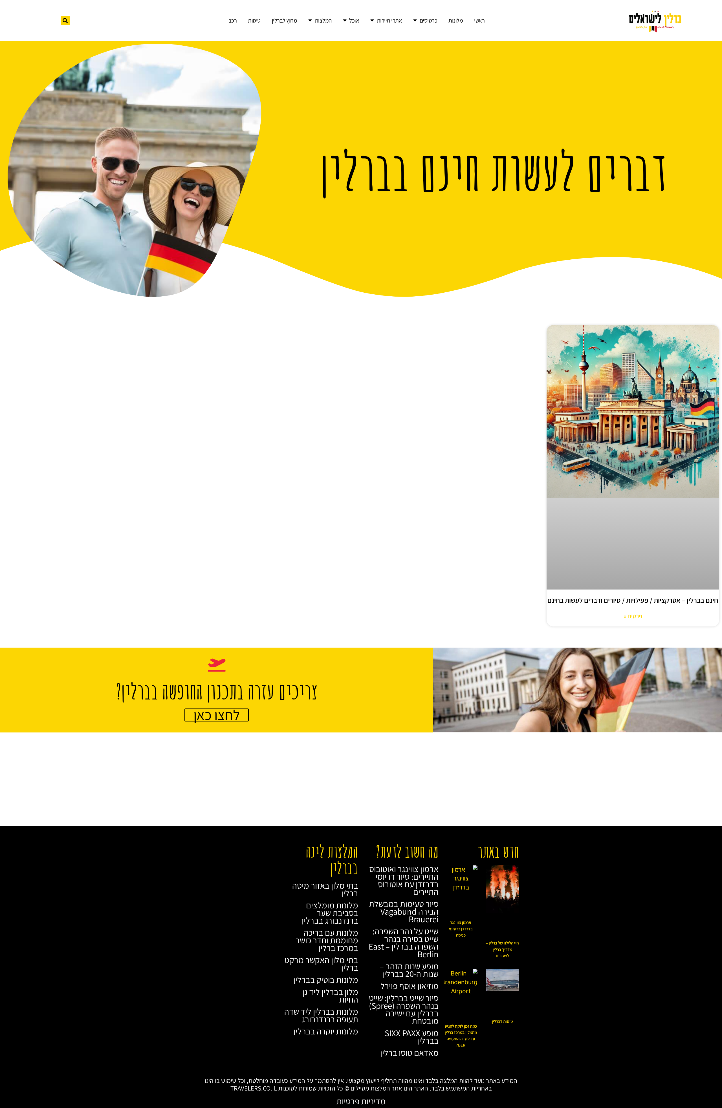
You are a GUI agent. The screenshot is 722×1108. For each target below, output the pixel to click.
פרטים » (633, 616)
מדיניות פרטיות (361, 1101)
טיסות (254, 20)
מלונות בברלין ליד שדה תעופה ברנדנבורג (321, 1015)
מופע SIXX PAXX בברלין (412, 1036)
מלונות (455, 20)
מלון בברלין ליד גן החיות (330, 995)
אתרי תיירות (389, 20)
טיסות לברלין (502, 1021)
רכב (232, 20)
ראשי (479, 20)
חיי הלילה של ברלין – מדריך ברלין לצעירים (502, 949)
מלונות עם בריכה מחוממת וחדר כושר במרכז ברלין (327, 940)
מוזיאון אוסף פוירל (409, 986)
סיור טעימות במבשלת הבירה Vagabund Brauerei (404, 911)
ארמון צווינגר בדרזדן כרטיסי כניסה (461, 929)
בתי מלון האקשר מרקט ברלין (321, 963)
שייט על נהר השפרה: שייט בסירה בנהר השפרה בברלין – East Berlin (404, 943)
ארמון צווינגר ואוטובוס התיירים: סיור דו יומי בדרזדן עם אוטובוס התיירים (404, 880)
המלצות (323, 20)
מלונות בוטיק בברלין (325, 979)
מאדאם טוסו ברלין (409, 1052)
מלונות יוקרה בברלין (326, 1031)
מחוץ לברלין (284, 20)
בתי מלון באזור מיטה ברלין (325, 889)
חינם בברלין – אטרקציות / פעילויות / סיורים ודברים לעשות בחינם (632, 600)
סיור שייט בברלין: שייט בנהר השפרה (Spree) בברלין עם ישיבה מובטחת (404, 1009)
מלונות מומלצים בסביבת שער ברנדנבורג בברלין (330, 913)
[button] (65, 20)
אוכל (354, 20)
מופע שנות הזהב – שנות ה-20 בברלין (409, 970)
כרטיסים (428, 20)
